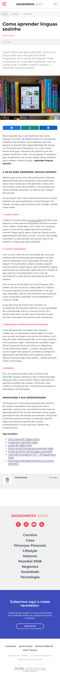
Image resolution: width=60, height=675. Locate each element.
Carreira (15, 14)
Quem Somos (26, 646)
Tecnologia (30, 577)
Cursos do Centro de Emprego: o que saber (30, 451)
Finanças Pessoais (30, 545)
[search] (55, 4)
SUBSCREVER (30, 626)
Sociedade (30, 572)
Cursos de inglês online (20, 445)
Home (5, 14)
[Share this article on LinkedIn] (48, 128)
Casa (30, 540)
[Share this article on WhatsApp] (30, 128)
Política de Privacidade (30, 659)
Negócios (30, 567)
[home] (30, 4)
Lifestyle (30, 551)
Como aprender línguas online (24, 439)
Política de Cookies (18, 655)
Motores (30, 556)
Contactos (11, 646)
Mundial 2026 (30, 561)
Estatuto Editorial (44, 646)
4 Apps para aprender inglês (23, 442)
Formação (27, 14)
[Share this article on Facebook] (12, 128)
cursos (34, 220)
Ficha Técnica (30, 650)
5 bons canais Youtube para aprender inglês (30, 448)
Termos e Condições (41, 655)
